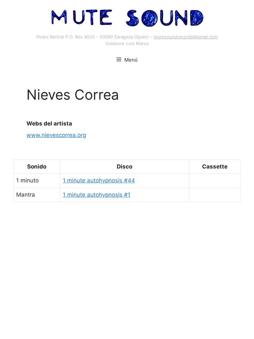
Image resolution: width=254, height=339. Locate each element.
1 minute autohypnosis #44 (99, 180)
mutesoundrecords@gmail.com (186, 36)
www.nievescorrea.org (56, 135)
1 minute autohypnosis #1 (96, 194)
